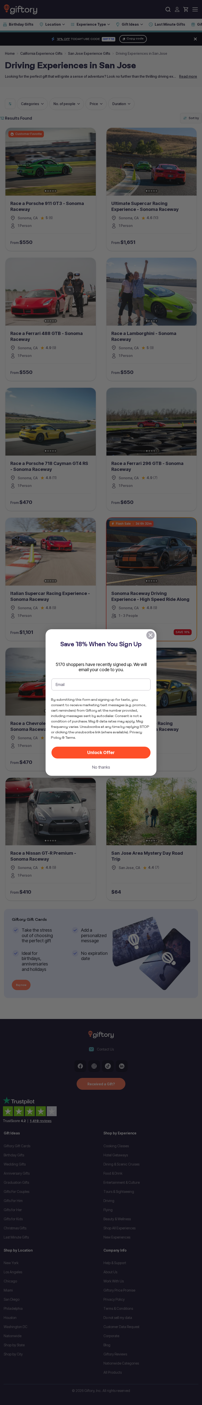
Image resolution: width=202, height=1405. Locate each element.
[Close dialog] (150, 635)
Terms (70, 737)
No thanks (101, 767)
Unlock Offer (101, 752)
